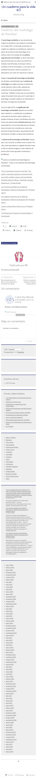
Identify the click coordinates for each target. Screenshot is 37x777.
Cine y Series (10, 442)
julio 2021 (9, 696)
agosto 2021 (10, 693)
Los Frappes (9, 426)
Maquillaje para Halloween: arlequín (17, 415)
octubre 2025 (10, 577)
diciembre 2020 (11, 713)
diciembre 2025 (11, 572)
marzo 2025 (9, 592)
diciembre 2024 (11, 596)
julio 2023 (9, 638)
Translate (20, 352)
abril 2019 (9, 749)
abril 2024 (9, 616)
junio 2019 (9, 744)
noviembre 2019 (11, 734)
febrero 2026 (10, 567)
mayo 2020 (9, 725)
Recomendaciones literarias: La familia (17, 420)
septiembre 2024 (11, 604)
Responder (20, 315)
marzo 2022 (9, 676)
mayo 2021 (9, 701)
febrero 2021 (10, 708)
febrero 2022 (10, 679)
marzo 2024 (9, 618)
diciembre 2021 (11, 684)
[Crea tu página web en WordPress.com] (18, 2)
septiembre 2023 (11, 633)
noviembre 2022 (11, 657)
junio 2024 (9, 611)
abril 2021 (9, 703)
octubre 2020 (10, 717)
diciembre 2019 (11, 732)
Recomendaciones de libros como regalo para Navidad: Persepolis (9, 280)
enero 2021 (9, 710)
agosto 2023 (10, 635)
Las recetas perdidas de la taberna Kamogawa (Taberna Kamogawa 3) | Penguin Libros (18, 190)
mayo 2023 (9, 642)
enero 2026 (9, 570)
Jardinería (9, 452)
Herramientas (10, 445)
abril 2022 (9, 674)
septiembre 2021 (11, 691)
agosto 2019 (10, 742)
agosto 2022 (10, 664)
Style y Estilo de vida (12, 476)
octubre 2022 (10, 659)
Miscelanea (9, 462)
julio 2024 (9, 609)
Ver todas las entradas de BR (10, 270)
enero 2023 (9, 652)
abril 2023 (9, 645)
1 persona (13, 312)
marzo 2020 (9, 730)
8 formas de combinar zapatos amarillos (18, 412)
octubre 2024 (10, 601)
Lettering (8, 457)
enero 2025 (9, 594)
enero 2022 (9, 681)
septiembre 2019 (11, 739)
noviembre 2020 (11, 715)
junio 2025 (9, 584)
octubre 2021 (10, 688)
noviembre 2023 (11, 628)
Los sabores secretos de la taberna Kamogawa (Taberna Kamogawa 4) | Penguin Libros (18, 200)
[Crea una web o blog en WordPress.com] (18, 761)
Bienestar (9, 440)
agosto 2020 (10, 722)
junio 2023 (9, 640)
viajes (7, 478)
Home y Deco (10, 449)
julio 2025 (9, 582)
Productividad (10, 471)
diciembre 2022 (11, 655)
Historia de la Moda (12, 447)
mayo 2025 (9, 587)
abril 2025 (9, 589)
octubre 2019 (10, 737)
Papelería (9, 469)
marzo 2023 (9, 647)
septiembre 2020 (11, 720)
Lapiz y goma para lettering (14, 417)
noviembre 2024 (11, 599)
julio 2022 (9, 667)
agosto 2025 (10, 579)
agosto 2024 (10, 606)
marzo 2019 (9, 751)
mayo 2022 (9, 672)
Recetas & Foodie (11, 474)
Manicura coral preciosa (13, 402)
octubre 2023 (10, 630)
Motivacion (9, 464)
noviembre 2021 (11, 686)
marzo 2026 (9, 565)
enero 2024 (9, 623)
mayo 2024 (9, 613)
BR (17, 26)
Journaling (9, 454)
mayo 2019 (9, 747)
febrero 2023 (10, 650)
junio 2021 (9, 698)
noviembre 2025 (11, 575)
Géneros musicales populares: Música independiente (29, 280)
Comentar (30, 341)
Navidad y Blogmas (10, 243)
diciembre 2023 (11, 625)
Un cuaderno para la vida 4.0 (18, 8)
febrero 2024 (10, 621)
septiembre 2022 (11, 662)
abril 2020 (9, 727)
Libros (8, 459)
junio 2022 (9, 669)
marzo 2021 (9, 705)
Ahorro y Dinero (11, 437)
